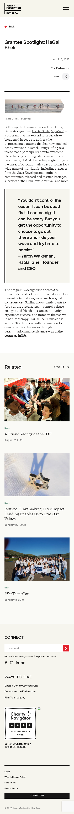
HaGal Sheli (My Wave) (48, 131)
